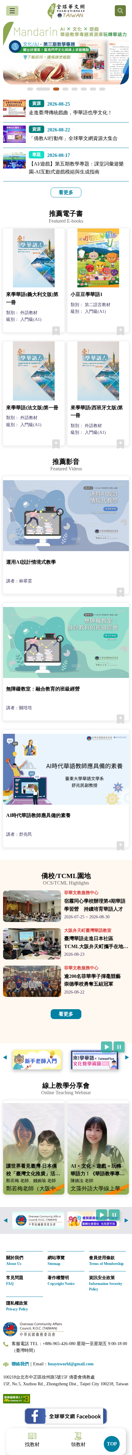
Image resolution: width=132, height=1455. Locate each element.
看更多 (66, 192)
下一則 (127, 1057)
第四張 (65, 89)
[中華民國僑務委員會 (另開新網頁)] (38, 1220)
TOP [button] (112, 1443)
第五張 (75, 89)
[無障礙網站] (16, 1398)
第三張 (52, 89)
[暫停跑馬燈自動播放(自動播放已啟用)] (119, 1046)
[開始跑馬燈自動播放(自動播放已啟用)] (106, 1046)
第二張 (39, 89)
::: (2, 103)
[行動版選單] (12, 11)
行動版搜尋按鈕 (120, 10)
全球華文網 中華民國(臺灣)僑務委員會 (66, 11)
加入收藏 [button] (56, 331)
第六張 (84, 89)
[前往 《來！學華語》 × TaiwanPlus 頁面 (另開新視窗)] (95, 1059)
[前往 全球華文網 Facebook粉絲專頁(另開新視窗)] (66, 1416)
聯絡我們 (20, 1364)
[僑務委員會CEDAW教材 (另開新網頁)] (93, 1220)
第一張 (30, 89)
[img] (66, 52)
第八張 (102, 89)
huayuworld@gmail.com (71, 1364)
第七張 (93, 89)
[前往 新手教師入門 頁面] (37, 1059)
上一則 (5, 1057)
